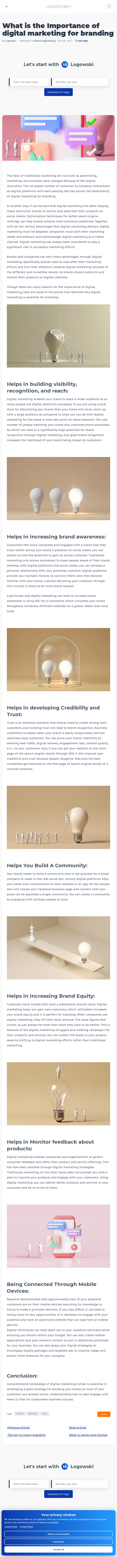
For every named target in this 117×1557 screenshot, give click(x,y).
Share (104, 1414)
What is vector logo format (88, 1435)
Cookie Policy (10, 1526)
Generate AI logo (58, 92)
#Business (33, 1414)
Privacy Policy (26, 1526)
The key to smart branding (26, 1435)
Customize (58, 1542)
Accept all (58, 1549)
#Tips (44, 1414)
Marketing (40, 40)
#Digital (19, 1414)
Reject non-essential (58, 1534)
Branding (51, 40)
